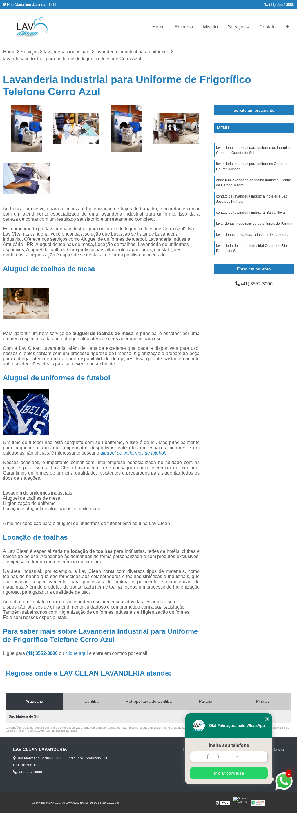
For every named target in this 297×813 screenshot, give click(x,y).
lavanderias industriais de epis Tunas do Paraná (254, 224)
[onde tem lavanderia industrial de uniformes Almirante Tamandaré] (26, 178)
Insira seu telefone (229, 745)
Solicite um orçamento (253, 110)
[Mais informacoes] (287, 27)
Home (158, 26)
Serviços (237, 26)
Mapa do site (273, 749)
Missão (210, 26)
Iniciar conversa (229, 773)
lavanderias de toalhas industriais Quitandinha (252, 235)
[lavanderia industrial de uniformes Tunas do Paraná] (176, 128)
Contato (267, 26)
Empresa (184, 26)
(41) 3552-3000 (281, 4)
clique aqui (76, 653)
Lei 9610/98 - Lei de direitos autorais (52, 730)
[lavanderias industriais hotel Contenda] (76, 128)
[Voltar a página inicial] (32, 27)
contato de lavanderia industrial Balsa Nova (250, 213)
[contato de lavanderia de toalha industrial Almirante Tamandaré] (126, 128)
